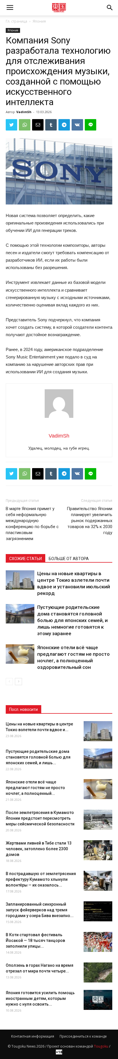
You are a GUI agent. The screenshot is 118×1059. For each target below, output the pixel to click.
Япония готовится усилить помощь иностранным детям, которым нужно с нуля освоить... (40, 998)
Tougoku (101, 1046)
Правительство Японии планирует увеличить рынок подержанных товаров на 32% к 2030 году (89, 520)
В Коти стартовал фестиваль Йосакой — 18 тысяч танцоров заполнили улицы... (35, 940)
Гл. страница (16, 21)
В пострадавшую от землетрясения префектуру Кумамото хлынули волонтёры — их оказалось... (41, 879)
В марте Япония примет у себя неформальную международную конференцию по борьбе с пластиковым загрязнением (32, 523)
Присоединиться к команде (83, 1036)
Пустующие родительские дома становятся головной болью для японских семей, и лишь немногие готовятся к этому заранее (72, 620)
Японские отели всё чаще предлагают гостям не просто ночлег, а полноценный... (35, 788)
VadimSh (24, 112)
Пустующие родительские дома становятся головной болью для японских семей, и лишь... (38, 757)
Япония (39, 21)
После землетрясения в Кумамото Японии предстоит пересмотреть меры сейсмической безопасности (40, 818)
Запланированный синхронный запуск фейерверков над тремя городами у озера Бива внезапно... (40, 910)
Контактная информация (32, 1036)
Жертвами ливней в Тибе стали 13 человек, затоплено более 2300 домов (39, 849)
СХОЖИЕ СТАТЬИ (25, 558)
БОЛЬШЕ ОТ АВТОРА (69, 558)
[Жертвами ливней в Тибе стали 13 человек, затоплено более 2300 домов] (98, 850)
